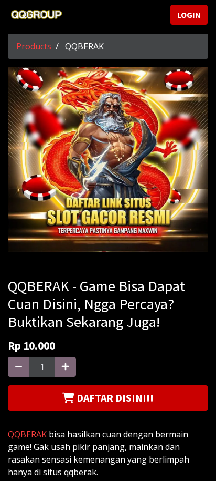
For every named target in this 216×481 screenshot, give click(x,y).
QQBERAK (27, 434)
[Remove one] (18, 367)
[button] (108, 398)
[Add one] (65, 367)
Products (33, 46)
